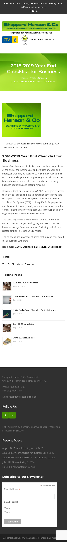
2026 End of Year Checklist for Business (33, 296)
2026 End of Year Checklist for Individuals (34, 310)
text (8, 512)
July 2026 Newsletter (24, 324)
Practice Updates (38, 77)
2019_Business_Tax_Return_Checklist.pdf (39, 246)
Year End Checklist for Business (18, 264)
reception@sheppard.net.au (22, 396)
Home (23, 77)
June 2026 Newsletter (24, 338)
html (8, 508)
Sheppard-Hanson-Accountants (32, 143)
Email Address (12, 489)
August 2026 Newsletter (25, 283)
